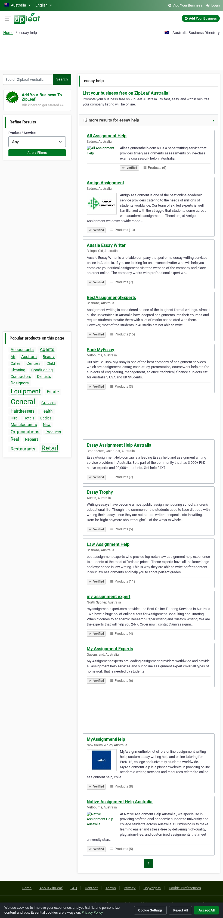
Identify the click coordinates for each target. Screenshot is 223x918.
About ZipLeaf (51, 888)
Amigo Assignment (105, 182)
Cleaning (18, 370)
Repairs (32, 439)
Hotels (28, 418)
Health (46, 411)
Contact (91, 888)
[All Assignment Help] (103, 157)
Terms (111, 888)
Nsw (47, 424)
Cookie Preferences (185, 888)
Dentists (44, 376)
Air (13, 356)
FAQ (73, 888)
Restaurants (23, 449)
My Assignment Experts (110, 648)
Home (8, 32)
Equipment (26, 391)
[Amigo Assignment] (103, 204)
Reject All (180, 910)
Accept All (207, 910)
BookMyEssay (100, 349)
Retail (49, 448)
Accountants (22, 349)
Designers (20, 383)
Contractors (21, 376)
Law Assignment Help (108, 544)
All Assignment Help (106, 135)
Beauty (49, 356)
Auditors (29, 356)
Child (51, 363)
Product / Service (22, 133)
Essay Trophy (100, 492)
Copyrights (152, 888)
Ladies (45, 418)
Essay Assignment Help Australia (119, 445)
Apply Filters (37, 153)
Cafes (15, 363)
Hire (14, 418)
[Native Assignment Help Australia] (103, 823)
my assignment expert (108, 596)
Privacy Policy (92, 912)
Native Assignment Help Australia (120, 801)
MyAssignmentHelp (106, 739)
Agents (47, 349)
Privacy (130, 888)
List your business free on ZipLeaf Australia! (126, 93)
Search (62, 79)
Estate (53, 391)
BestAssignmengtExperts (111, 297)
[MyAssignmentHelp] (103, 761)
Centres (33, 363)
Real (15, 439)
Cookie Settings (150, 910)
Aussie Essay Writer (106, 245)
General (23, 401)
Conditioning (42, 370)
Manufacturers (24, 424)
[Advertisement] (111, 54)
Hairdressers (23, 411)
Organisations (25, 431)
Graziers (48, 403)
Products (53, 432)
